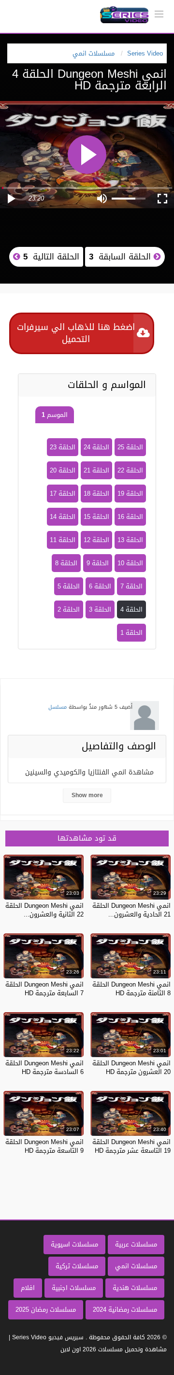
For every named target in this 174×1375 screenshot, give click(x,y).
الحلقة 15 (96, 517)
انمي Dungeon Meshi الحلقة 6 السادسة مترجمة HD (44, 1067)
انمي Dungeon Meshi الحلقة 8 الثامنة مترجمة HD (131, 988)
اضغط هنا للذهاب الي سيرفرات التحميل (76, 333)
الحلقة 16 (130, 517)
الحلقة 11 (62, 540)
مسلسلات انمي (136, 1266)
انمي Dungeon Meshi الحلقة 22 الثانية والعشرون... (44, 910)
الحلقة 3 (100, 609)
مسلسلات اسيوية (74, 1244)
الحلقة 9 (98, 563)
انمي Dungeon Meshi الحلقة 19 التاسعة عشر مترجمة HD (131, 1146)
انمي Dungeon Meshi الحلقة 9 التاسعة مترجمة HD (44, 1146)
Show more (87, 795)
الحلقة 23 (62, 447)
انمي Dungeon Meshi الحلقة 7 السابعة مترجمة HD (44, 988)
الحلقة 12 (96, 540)
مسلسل (57, 707)
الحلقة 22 (130, 470)
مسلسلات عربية (136, 1244)
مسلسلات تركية (77, 1266)
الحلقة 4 (131, 609)
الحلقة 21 (96, 470)
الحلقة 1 (131, 633)
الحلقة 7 (131, 586)
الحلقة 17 (62, 493)
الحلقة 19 (130, 493)
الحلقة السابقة (121, 256)
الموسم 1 (55, 415)
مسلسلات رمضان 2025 (45, 1309)
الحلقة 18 (96, 493)
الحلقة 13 (130, 540)
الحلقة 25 (130, 447)
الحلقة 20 (62, 470)
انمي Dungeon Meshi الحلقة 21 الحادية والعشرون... (131, 910)
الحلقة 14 (62, 517)
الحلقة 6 (100, 586)
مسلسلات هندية (135, 1288)
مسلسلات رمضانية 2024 (125, 1309)
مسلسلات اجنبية (74, 1288)
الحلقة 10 (130, 563)
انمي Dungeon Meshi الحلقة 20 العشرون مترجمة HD (131, 1067)
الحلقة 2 (69, 609)
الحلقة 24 (96, 447)
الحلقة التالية (49, 256)
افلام (28, 1288)
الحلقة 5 (69, 586)
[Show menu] (159, 13)
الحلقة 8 (66, 563)
